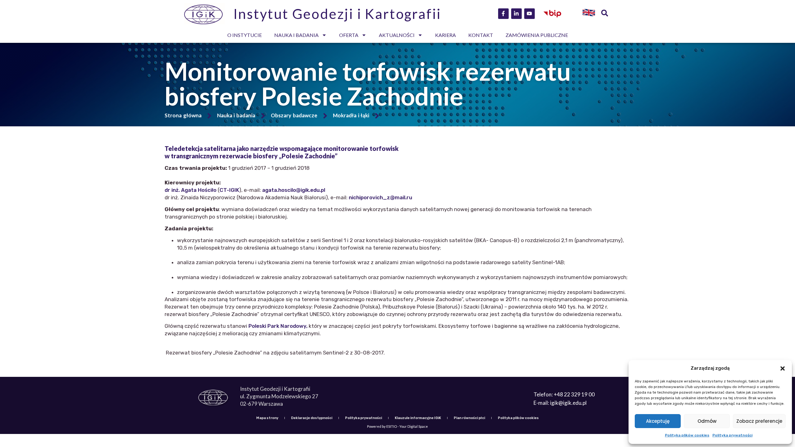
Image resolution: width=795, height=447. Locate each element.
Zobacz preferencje (759, 421)
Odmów (706, 421)
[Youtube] (529, 13)
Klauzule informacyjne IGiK (418, 418)
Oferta (348, 35)
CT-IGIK (229, 190)
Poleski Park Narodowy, (277, 326)
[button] (782, 368)
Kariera (445, 35)
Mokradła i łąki (351, 115)
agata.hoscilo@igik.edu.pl (293, 190)
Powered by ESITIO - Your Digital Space (397, 426)
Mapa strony (267, 418)
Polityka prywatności (732, 435)
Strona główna (183, 115)
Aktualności (397, 35)
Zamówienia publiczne (537, 35)
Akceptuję (658, 421)
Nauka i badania (296, 35)
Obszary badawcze (294, 115)
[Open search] (604, 14)
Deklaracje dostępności (311, 418)
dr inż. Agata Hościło (190, 190)
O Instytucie (244, 35)
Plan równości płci (469, 418)
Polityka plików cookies (687, 435)
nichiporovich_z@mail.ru (380, 197)
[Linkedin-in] (516, 13)
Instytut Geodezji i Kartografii (337, 14)
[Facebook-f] (503, 13)
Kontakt (480, 35)
